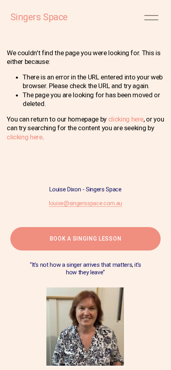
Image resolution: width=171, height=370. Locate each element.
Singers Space (39, 17)
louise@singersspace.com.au (85, 203)
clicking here (126, 119)
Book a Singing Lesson (86, 238)
